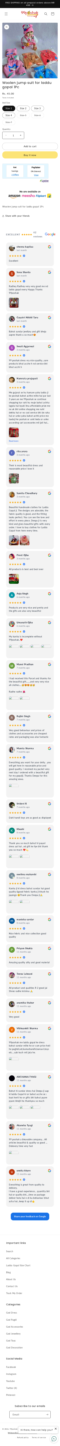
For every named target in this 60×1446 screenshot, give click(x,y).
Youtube (10, 1381)
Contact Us (12, 1286)
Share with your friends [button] (17, 216)
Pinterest (10, 1395)
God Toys (11, 1340)
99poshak (14, 1429)
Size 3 (37, 108)
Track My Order (14, 1293)
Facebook (11, 1367)
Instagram (11, 1374)
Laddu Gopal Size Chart (18, 1265)
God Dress (11, 1312)
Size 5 (25, 116)
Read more (13, 441)
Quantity (6, 129)
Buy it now (30, 155)
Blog (8, 1272)
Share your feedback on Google (30, 1216)
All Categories (13, 1258)
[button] (6, 14)
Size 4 (9, 115)
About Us (11, 1279)
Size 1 (9, 108)
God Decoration (14, 1347)
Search (9, 1251)
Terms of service (39, 1437)
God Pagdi (11, 1319)
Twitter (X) (11, 1388)
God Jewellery (13, 1333)
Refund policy (23, 1437)
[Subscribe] (47, 1414)
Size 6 (39, 116)
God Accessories (14, 1326)
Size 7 (10, 123)
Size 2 (23, 108)
